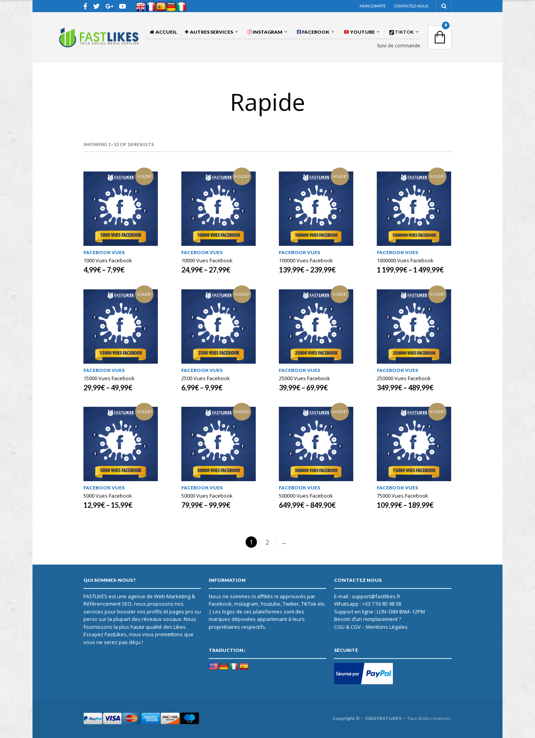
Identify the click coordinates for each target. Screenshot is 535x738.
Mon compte (373, 6)
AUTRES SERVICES (210, 32)
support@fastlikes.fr (376, 596)
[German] (223, 667)
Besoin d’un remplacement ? (367, 619)
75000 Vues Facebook (402, 495)
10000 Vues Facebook (207, 260)
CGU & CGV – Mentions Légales (371, 626)
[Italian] (234, 667)
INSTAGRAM (267, 32)
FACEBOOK (315, 32)
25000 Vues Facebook (304, 378)
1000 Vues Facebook (107, 260)
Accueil (165, 32)
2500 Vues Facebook (205, 378)
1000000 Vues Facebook (405, 260)
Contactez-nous (411, 6)
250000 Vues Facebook (404, 378)
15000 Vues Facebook (109, 378)
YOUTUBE (362, 32)
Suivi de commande (398, 46)
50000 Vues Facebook (207, 495)
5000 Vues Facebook (107, 495)
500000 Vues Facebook (306, 495)
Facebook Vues (104, 252)
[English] (213, 667)
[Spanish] (244, 667)
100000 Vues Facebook (306, 260)
